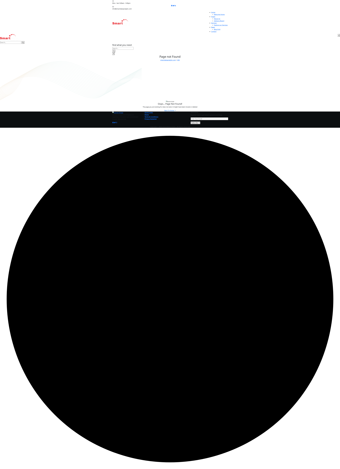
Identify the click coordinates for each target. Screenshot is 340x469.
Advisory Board (219, 21)
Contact (213, 31)
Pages (213, 17)
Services (214, 23)
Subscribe (194, 123)
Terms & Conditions (151, 117)
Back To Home (169, 110)
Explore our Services (221, 25)
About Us (217, 19)
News (213, 27)
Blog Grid (217, 29)
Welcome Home (219, 14)
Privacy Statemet (151, 119)
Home (213, 12)
